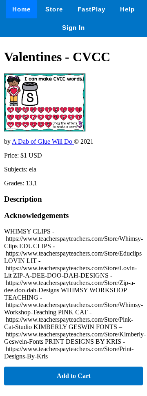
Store (54, 9)
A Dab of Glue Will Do (43, 141)
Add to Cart (74, 375)
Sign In (73, 27)
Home (21, 9)
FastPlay (91, 9)
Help (127, 9)
